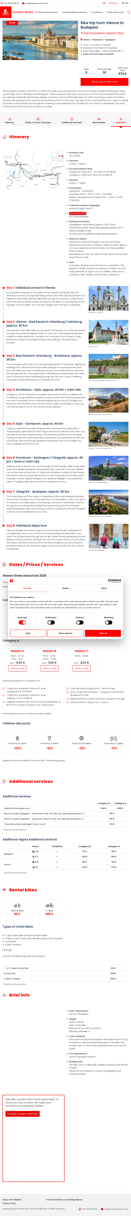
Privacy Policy (9, 1203)
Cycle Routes (96, 12)
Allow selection (65, 633)
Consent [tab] (27, 588)
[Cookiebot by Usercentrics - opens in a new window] (110, 581)
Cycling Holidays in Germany (74, 12)
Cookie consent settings (22, 1114)
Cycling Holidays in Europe (46, 12)
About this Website (12, 1199)
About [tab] (104, 588)
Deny (28, 633)
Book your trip (17, 668)
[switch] (51, 622)
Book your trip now (104, 82)
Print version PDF (78, 213)
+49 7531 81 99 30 (11, 3)
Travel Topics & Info (115, 12)
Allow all (103, 633)
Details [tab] (65, 588)
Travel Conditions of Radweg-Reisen (64, 1199)
